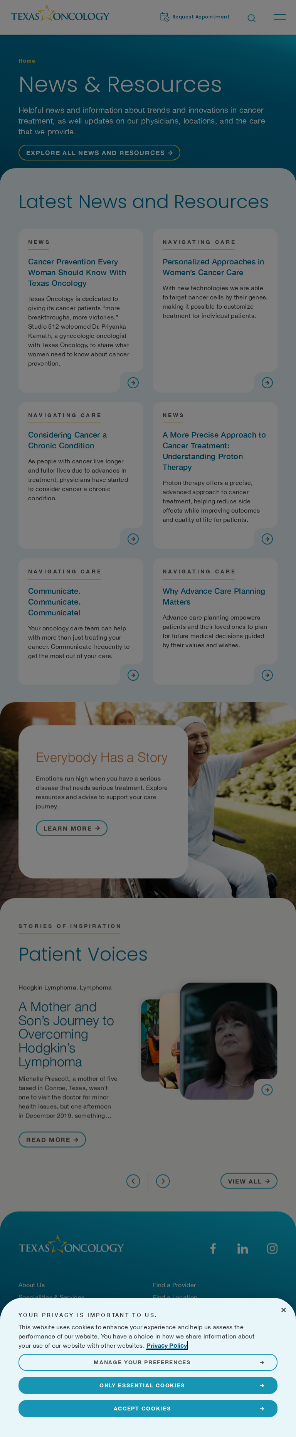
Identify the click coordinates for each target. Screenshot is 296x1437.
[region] (148, 1367)
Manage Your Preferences (142, 1362)
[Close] (283, 1310)
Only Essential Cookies (142, 1385)
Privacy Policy (166, 1345)
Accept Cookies (142, 1408)
